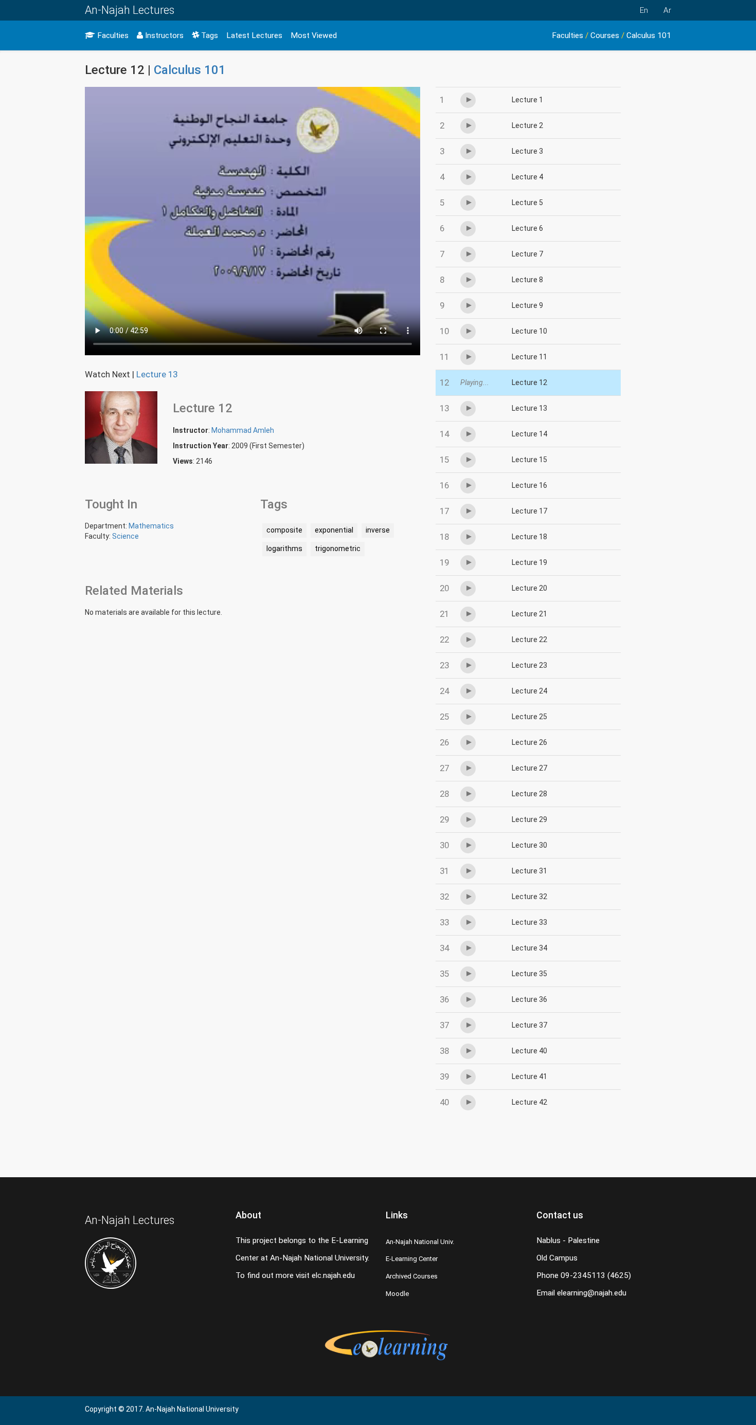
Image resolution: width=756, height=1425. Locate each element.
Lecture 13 (156, 374)
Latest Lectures (254, 35)
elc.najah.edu (333, 1275)
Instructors (163, 35)
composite (284, 530)
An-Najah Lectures (129, 10)
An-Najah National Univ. (420, 1242)
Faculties (112, 35)
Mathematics (151, 526)
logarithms (284, 548)
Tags (208, 35)
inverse (378, 530)
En (644, 10)
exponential (334, 530)
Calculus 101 (648, 35)
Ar (667, 10)
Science (125, 536)
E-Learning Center (412, 1259)
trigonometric (338, 548)
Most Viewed (314, 35)
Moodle (397, 1294)
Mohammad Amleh (242, 430)
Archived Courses (412, 1276)
